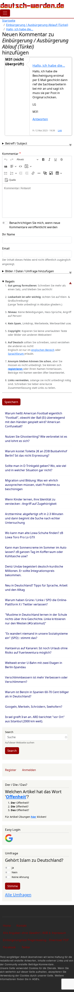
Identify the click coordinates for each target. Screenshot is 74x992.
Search (9, 732)
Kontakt (21, 925)
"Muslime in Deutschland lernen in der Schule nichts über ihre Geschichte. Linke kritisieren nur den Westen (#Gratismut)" (36, 619)
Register (10, 770)
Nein (14, 872)
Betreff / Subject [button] (16, 143)
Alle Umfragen (18, 894)
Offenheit (16, 797)
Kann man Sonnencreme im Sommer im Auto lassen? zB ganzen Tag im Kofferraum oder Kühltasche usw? (35, 552)
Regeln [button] (10, 281)
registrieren (15, 369)
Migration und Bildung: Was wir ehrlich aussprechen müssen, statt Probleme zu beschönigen (32, 484)
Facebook (9, 947)
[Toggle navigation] (5, 13)
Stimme (12, 886)
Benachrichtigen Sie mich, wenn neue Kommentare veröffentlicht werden (34, 225)
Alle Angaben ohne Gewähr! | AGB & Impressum (34, 933)
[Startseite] (32, 5)
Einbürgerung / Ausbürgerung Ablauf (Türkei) (37, 25)
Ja (13, 867)
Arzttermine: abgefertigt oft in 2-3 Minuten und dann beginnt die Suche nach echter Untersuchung (34, 518)
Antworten (40, 119)
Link (60, 130)
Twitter (26, 947)
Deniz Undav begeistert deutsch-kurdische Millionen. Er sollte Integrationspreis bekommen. (34, 570)
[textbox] (37, 200)
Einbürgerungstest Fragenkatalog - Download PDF (36, 940)
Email (6, 248)
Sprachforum (16, 353)
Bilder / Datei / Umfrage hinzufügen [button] (29, 271)
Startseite (8, 21)
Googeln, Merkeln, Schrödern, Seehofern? (33, 707)
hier (33, 816)
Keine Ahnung (20, 877)
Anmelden (29, 770)
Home (7, 925)
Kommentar (10, 154)
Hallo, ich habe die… (19, 29)
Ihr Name (8, 234)
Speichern (11, 402)
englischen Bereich (42, 350)
